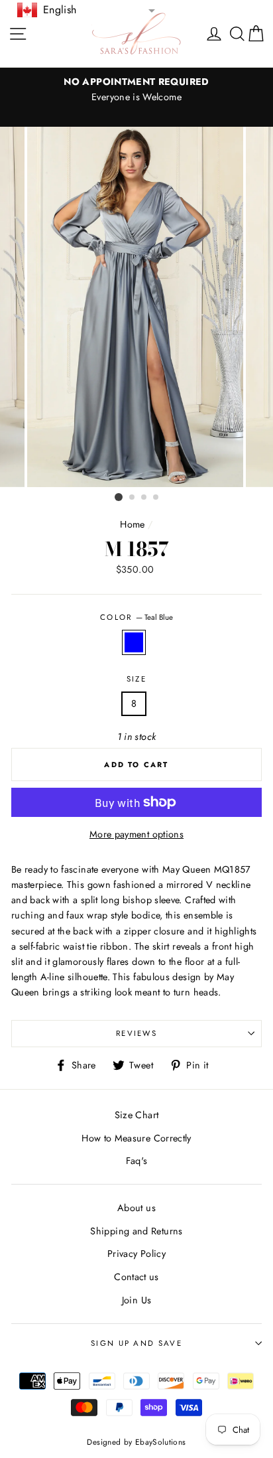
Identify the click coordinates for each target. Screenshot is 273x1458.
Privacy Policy (136, 1253)
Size (136, 679)
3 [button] (144, 497)
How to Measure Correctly (136, 1138)
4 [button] (156, 497)
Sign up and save (136, 1343)
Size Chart (137, 1115)
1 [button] (119, 497)
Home (132, 524)
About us (136, 1207)
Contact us (136, 1276)
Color (136, 617)
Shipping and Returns (136, 1231)
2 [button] (132, 497)
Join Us (137, 1300)
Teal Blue (134, 642)
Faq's (137, 1160)
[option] (136, 89)
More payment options (136, 834)
